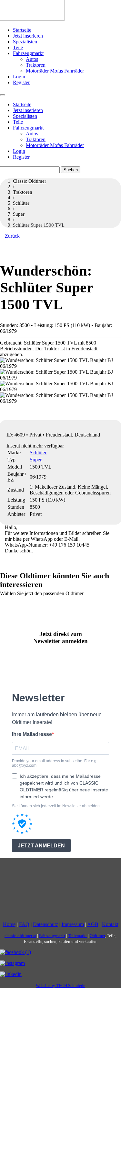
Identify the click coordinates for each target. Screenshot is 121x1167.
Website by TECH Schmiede (60, 985)
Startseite (22, 30)
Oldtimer (97, 935)
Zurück (12, 236)
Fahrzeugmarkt (28, 53)
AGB (92, 924)
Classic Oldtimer (29, 181)
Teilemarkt (77, 935)
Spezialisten (25, 41)
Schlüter (38, 452)
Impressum (73, 924)
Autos (32, 59)
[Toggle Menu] (2, 95)
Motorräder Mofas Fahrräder (55, 71)
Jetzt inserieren (28, 36)
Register (21, 82)
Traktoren (35, 65)
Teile (18, 47)
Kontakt (110, 924)
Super (36, 459)
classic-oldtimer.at (20, 935)
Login (19, 76)
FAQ (24, 924)
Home (9, 924)
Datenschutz (45, 924)
